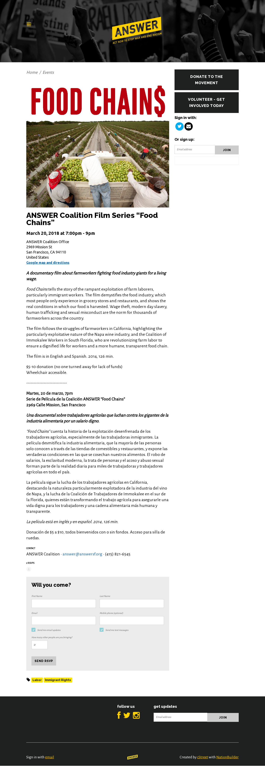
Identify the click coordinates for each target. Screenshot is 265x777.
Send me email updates (48, 630)
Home (31, 72)
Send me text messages (116, 630)
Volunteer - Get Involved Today (206, 102)
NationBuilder (227, 757)
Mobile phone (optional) (111, 613)
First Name (36, 596)
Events (48, 72)
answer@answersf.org (82, 554)
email (49, 757)
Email (34, 613)
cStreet (202, 757)
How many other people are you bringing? (51, 637)
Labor (37, 680)
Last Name (105, 596)
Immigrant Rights (58, 680)
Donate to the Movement (206, 79)
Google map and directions (47, 262)
